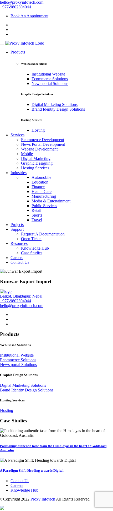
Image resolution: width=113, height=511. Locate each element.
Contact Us (20, 262)
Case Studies (31, 253)
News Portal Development (43, 144)
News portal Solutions (50, 83)
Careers (17, 257)
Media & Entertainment (51, 201)
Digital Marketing (35, 158)
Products (18, 52)
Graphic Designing (37, 163)
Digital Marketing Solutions (55, 104)
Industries (19, 172)
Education (40, 182)
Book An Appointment (29, 16)
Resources (19, 243)
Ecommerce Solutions (50, 79)
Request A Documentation (43, 234)
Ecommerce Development (42, 139)
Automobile (41, 177)
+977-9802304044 (15, 7)
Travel (37, 220)
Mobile (27, 154)
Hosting (38, 130)
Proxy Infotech (42, 499)
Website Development (39, 149)
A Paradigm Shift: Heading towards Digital (32, 470)
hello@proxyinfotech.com (21, 2)
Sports (37, 215)
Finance (38, 187)
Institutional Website (48, 74)
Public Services (44, 205)
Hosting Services (35, 168)
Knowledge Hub (35, 248)
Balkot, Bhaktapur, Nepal (21, 296)
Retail (36, 210)
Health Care (42, 191)
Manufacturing (44, 196)
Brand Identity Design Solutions (58, 109)
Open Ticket (31, 238)
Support (17, 229)
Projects (17, 224)
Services (17, 135)
